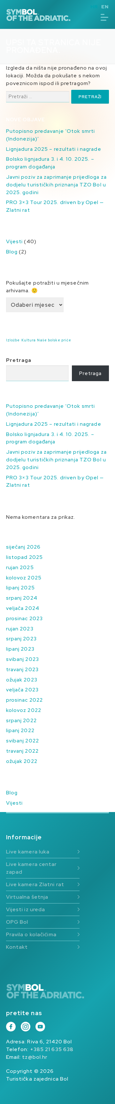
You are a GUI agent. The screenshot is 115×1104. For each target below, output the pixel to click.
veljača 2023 (22, 689)
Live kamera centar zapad (31, 868)
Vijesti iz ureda (25, 909)
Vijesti (14, 241)
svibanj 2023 (22, 659)
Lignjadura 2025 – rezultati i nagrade (53, 149)
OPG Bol (17, 922)
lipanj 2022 (20, 730)
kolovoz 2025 (24, 577)
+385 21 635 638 (52, 1049)
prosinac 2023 (24, 618)
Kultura (28, 340)
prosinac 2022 (24, 700)
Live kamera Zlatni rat (35, 884)
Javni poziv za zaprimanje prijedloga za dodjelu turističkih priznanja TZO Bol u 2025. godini (56, 185)
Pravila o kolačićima (31, 934)
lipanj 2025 (20, 587)
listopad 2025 (24, 557)
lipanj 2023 (20, 649)
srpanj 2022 (21, 720)
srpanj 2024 (21, 598)
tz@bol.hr (34, 1057)
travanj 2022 (22, 751)
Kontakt (17, 947)
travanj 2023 (22, 669)
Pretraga (19, 360)
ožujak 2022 (21, 761)
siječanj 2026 (23, 546)
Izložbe (13, 340)
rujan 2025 (20, 567)
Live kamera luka (28, 851)
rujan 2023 (20, 628)
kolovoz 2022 (23, 710)
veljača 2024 (22, 608)
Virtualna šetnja (27, 897)
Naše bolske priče (54, 340)
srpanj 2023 (21, 638)
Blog (12, 251)
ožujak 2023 (21, 679)
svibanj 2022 (22, 740)
